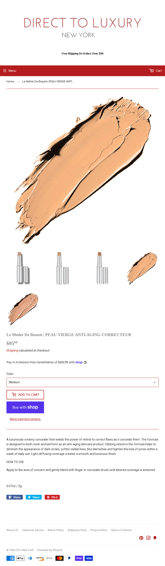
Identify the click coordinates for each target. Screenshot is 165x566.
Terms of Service (121, 530)
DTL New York (25, 550)
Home (10, 81)
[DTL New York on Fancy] (154, 538)
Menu (12, 70)
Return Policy (56, 530)
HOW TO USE (15, 462)
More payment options (25, 419)
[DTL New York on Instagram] (148, 538)
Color (10, 374)
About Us (12, 530)
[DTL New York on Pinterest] (141, 538)
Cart (158, 70)
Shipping (12, 350)
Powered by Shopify (49, 550)
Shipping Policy (77, 530)
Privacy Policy (98, 530)
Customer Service (33, 530)
